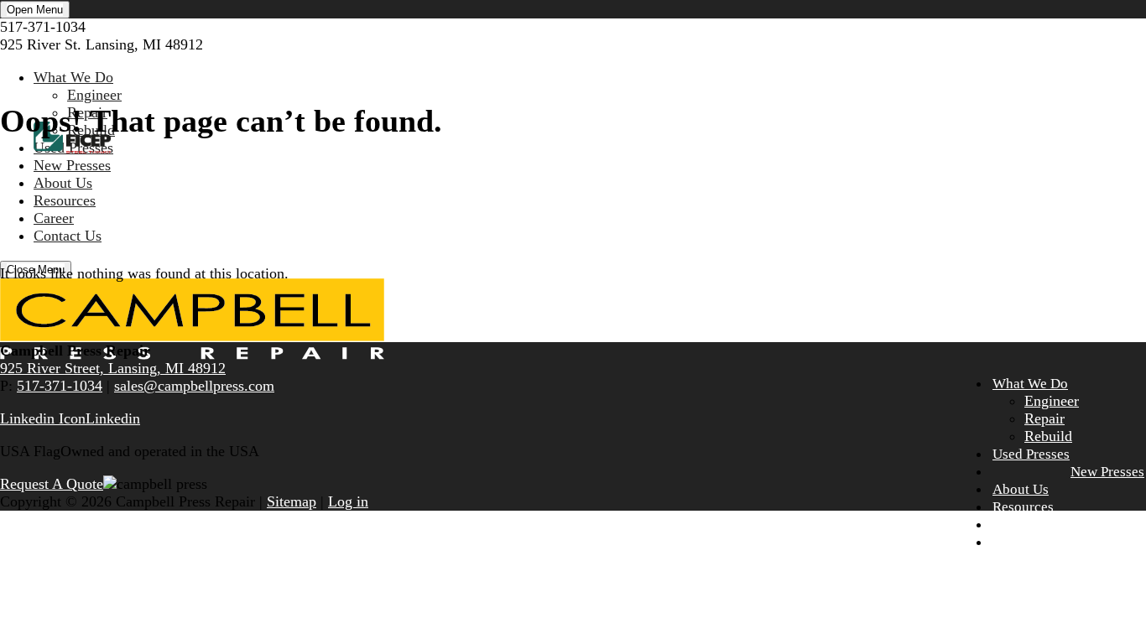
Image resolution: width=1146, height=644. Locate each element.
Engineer (94, 94)
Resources (65, 200)
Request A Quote (51, 483)
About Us (63, 182)
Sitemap (291, 501)
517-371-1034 (59, 385)
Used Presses (1031, 454)
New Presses (72, 165)
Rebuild (1048, 436)
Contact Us (68, 235)
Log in (348, 501)
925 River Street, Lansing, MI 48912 (113, 368)
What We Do (73, 77)
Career (54, 218)
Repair (1044, 418)
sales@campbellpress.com (194, 385)
